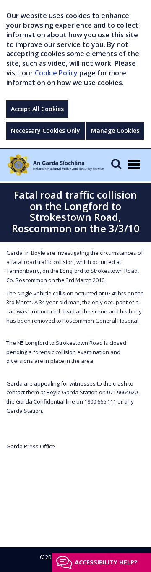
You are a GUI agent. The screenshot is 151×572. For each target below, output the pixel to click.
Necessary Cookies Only (45, 131)
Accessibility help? (106, 562)
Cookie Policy (56, 73)
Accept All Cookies (37, 109)
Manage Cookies (115, 131)
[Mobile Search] (116, 163)
